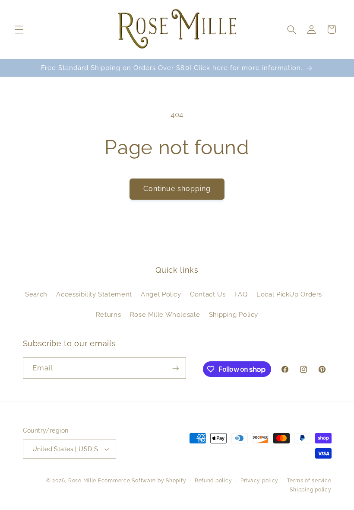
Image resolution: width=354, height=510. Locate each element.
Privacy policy (259, 481)
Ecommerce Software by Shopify (142, 481)
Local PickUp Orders (289, 294)
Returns (108, 314)
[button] (19, 29)
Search (36, 294)
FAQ (241, 294)
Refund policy (213, 481)
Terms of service (309, 481)
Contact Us (207, 294)
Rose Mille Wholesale (165, 314)
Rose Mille (82, 481)
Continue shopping (177, 189)
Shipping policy (310, 490)
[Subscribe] (175, 368)
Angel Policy (161, 294)
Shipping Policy (233, 314)
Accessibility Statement (94, 294)
